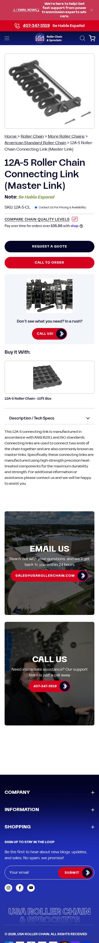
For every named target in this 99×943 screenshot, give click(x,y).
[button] (82, 38)
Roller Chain (32, 136)
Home (11, 136)
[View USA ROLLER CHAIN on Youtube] (31, 888)
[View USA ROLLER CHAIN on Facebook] (19, 888)
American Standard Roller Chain (35, 143)
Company (17, 792)
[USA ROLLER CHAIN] (49, 38)
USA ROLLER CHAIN (33, 934)
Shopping (18, 827)
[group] (49, 10)
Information (22, 809)
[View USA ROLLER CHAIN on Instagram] (8, 888)
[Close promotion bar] (92, 10)
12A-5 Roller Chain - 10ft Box (28, 398)
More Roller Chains (66, 136)
